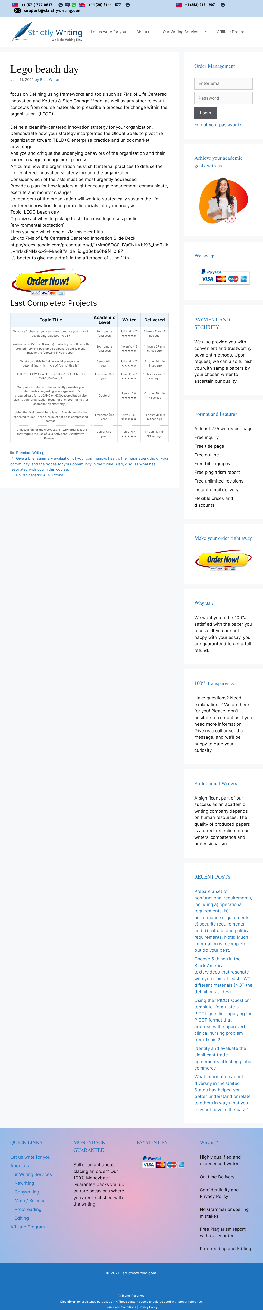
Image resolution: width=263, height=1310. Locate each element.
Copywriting (27, 1192)
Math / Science (30, 1200)
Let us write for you (108, 31)
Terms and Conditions (121, 1307)
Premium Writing (30, 452)
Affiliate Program (232, 31)
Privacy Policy (148, 1307)
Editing (22, 1218)
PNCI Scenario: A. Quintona (39, 475)
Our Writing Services (181, 31)
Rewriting (24, 1183)
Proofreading (28, 1209)
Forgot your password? (218, 124)
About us (144, 31)
